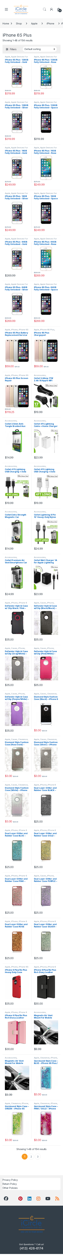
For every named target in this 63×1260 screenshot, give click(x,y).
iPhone (50, 23)
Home (6, 23)
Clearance (52, 694)
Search (44, 9)
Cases (43, 603)
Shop (19, 23)
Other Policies (10, 1187)
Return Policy (10, 1183)
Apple (34, 23)
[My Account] (51, 9)
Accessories (40, 375)
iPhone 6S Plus (47, 329)
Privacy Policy (10, 1179)
